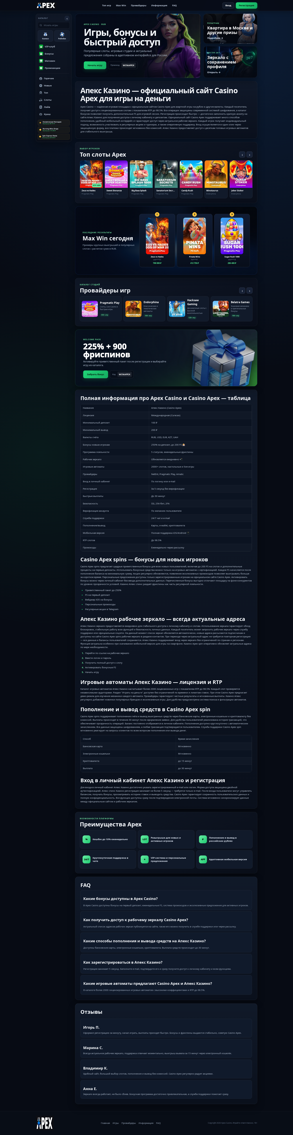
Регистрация (246, 5)
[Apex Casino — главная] (46, 5)
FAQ (174, 5)
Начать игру (95, 65)
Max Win (121, 5)
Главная (105, 1122)
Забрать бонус (95, 374)
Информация (159, 5)
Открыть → (214, 72)
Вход (228, 5)
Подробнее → (215, 37)
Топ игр (106, 5)
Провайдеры (138, 5)
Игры (116, 1122)
